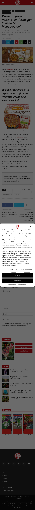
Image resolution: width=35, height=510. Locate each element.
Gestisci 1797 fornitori (13, 271)
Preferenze (17, 281)
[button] (31, 227)
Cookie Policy (12, 284)
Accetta (17, 275)
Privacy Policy (22, 284)
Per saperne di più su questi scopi (26, 271)
